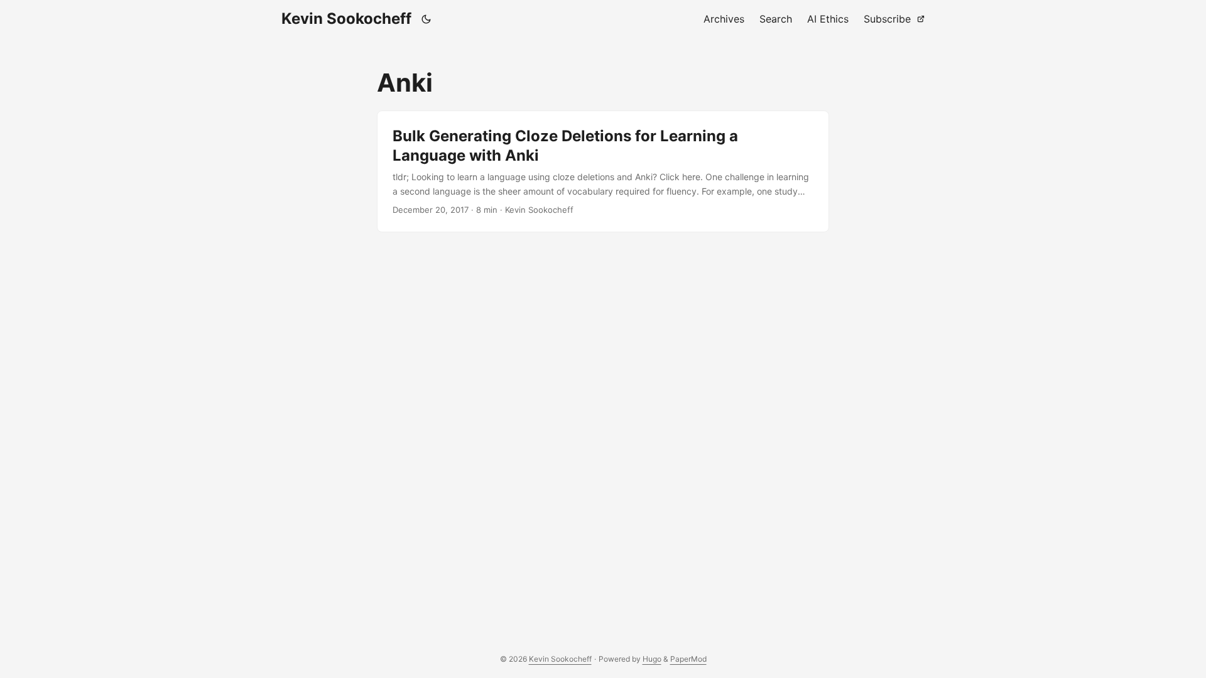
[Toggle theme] (426, 19)
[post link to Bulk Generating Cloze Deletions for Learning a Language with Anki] (603, 171)
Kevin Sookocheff (346, 18)
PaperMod (688, 659)
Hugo (652, 659)
